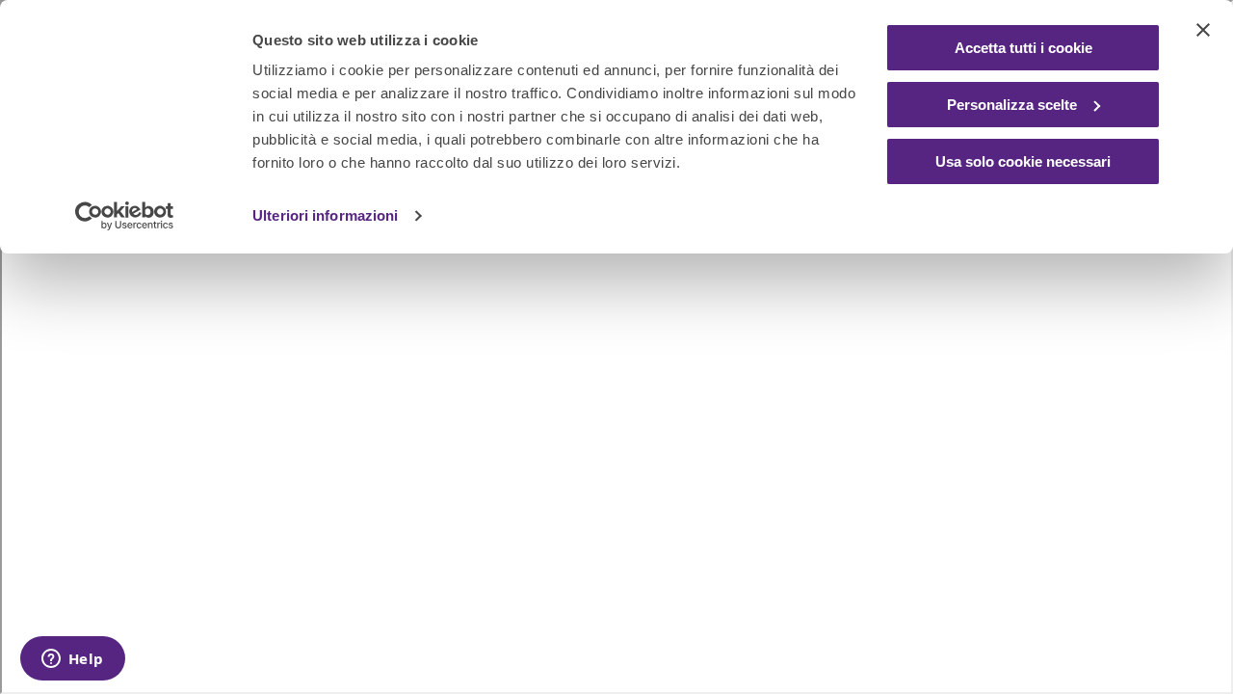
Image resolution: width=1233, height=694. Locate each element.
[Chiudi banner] (1203, 30)
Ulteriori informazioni (325, 215)
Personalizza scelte (1012, 104)
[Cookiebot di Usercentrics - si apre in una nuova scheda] (124, 215)
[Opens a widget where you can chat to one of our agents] (72, 660)
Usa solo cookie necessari (1023, 161)
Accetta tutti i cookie (1023, 48)
